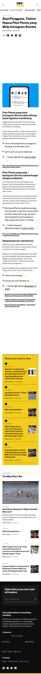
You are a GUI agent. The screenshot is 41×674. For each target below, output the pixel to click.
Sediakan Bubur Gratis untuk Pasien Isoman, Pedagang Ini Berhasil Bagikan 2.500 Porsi (20, 300)
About (4, 661)
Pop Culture (6, 15)
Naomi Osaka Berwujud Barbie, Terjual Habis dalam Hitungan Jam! (20, 305)
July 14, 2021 (30, 157)
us (6, 270)
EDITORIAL (6, 642)
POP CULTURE (16, 10)
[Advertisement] (20, 62)
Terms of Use (24, 661)
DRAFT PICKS (7, 652)
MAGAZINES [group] (30, 10)
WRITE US (17, 652)
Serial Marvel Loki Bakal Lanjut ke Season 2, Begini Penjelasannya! (20, 234)
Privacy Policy (13, 661)
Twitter (4, 122)
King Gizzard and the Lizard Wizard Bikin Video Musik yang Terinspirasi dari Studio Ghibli (21, 295)
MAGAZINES (29, 642)
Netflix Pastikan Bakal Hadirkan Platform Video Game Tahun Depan (20, 166)
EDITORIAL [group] (4, 10)
